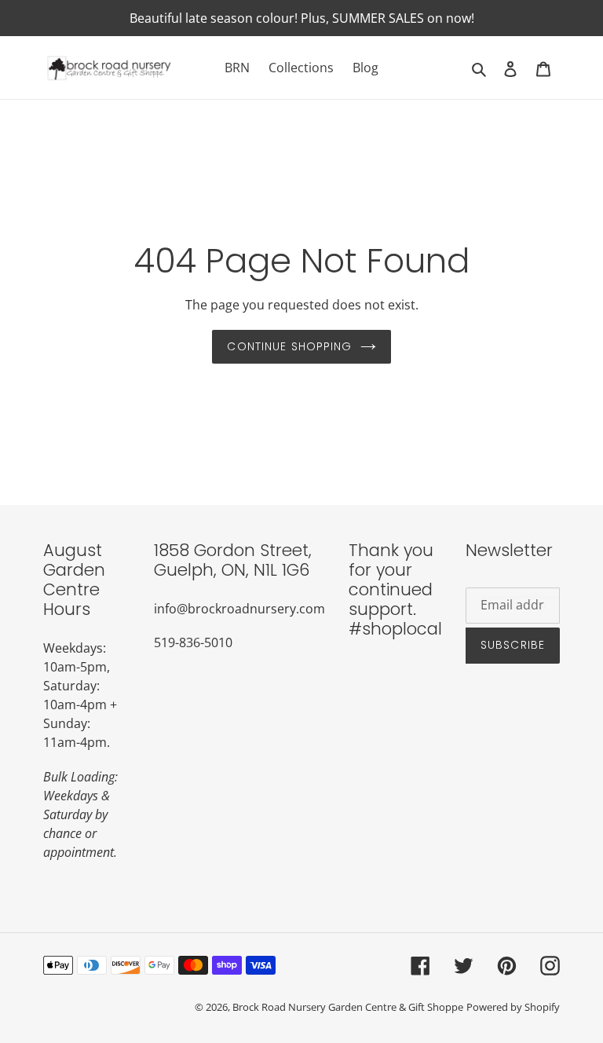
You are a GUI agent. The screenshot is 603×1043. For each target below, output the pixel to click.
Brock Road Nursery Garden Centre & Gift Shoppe (347, 1007)
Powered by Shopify (513, 1007)
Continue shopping (289, 346)
